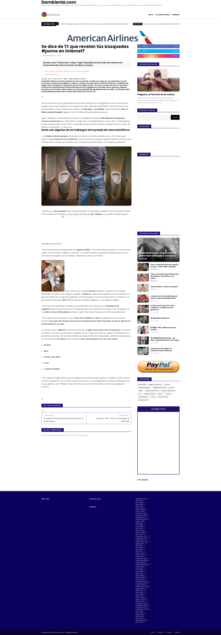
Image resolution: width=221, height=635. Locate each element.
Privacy (169, 632)
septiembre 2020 (142, 564)
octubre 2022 (140, 517)
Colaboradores (143, 397)
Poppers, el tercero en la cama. (156, 94)
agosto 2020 (140, 566)
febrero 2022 (140, 532)
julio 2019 (139, 590)
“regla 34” (61, 330)
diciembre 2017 (141, 620)
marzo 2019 (140, 598)
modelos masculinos (168, 390)
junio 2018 (139, 613)
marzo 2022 (140, 530)
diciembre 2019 (141, 581)
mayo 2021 (139, 549)
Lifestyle (167, 384)
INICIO (151, 15)
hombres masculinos (160, 387)
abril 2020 (139, 574)
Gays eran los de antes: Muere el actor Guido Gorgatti (66, 71)
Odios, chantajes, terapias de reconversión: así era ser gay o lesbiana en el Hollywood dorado (66, 24)
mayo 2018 (139, 615)
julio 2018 (139, 611)
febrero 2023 (140, 510)
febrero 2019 (140, 600)
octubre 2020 (140, 562)
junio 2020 (139, 570)
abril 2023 (139, 506)
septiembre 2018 (142, 609)
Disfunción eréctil (51, 74)
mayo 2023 (139, 504)
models (140, 390)
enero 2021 (140, 557)
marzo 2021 (140, 553)
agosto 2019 (140, 589)
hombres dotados (149, 394)
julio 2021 (139, 545)
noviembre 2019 (141, 583)
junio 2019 (139, 592)
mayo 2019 (139, 594)
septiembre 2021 (142, 542)
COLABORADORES (162, 15)
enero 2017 (140, 622)
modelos (171, 387)
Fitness (153, 397)
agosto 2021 (140, 544)
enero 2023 (140, 512)
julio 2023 (139, 500)
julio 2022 (139, 523)
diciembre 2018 (141, 604)
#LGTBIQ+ (168, 24)
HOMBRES (176, 15)
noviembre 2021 (141, 538)
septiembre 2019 (142, 587)
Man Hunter (142, 384)
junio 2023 (139, 502)
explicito (169, 394)
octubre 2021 (140, 540)
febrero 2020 (140, 577)
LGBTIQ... (160, 394)
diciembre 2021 (141, 536)
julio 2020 (139, 568)
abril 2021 (139, 551)
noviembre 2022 (141, 515)
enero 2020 (140, 579)
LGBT (139, 394)
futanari (64, 384)
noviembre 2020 (141, 560)
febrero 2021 (140, 555)
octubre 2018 (140, 607)
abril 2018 (139, 617)
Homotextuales (163, 397)
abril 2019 (139, 596)
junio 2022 (139, 525)
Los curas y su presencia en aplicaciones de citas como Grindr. (137, 24)
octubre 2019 (140, 585)
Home (153, 632)
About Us (161, 632)
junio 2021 (139, 547)
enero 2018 (140, 618)
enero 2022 (140, 534)
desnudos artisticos (152, 390)
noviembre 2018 (141, 605)
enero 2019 (140, 602)
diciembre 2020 (141, 559)
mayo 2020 (139, 572)
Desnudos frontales (155, 384)
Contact (177, 632)
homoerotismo (143, 400)
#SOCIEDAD (109, 24)
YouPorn (98, 214)
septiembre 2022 (142, 519)
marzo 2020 (140, 575)
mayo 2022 (139, 527)
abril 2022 (139, 529)
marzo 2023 (140, 508)
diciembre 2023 (141, 499)
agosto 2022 (140, 521)
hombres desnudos (144, 387)
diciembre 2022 (141, 514)
